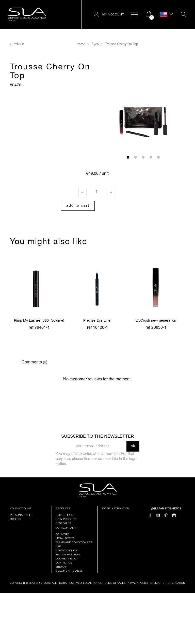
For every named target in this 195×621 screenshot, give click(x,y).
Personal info (20, 515)
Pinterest (166, 515)
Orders (15, 519)
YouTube (158, 515)
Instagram (174, 515)
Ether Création (173, 583)
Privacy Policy (138, 583)
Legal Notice (65, 538)
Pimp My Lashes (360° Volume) (39, 321)
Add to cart (77, 206)
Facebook (150, 515)
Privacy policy (66, 550)
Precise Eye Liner (97, 321)
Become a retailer (69, 570)
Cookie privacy (67, 558)
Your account (20, 508)
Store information (115, 508)
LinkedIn (182, 515)
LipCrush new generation (156, 321)
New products (66, 519)
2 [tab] (135, 157)
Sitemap (61, 566)
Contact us (64, 562)
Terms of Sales (114, 583)
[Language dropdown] (163, 14)
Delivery (62, 534)
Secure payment (68, 554)
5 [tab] (158, 157)
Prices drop (64, 515)
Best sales (63, 523)
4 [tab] (150, 157)
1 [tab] (128, 157)
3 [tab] (143, 157)
